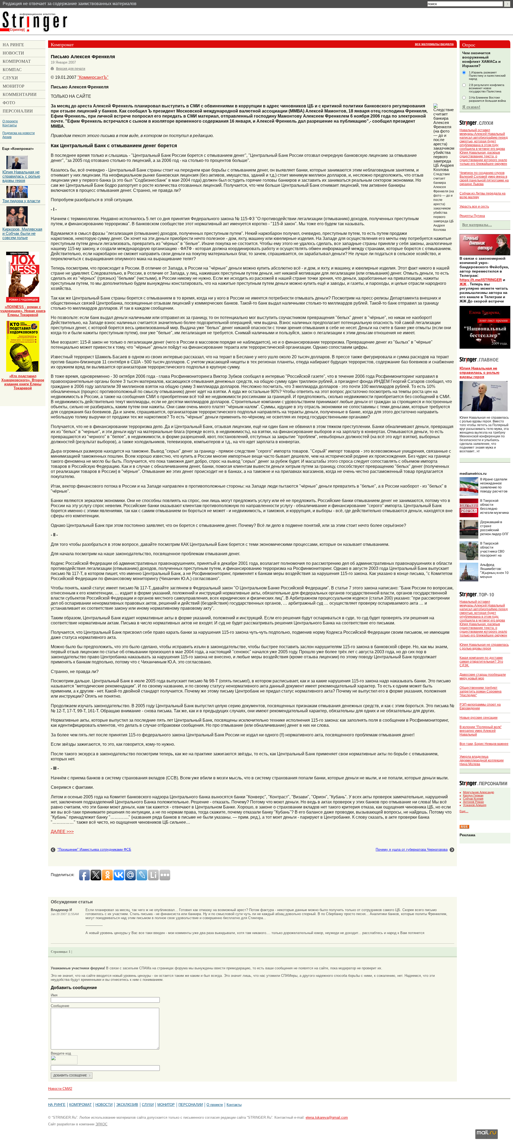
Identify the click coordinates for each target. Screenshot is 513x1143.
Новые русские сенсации (479, 718)
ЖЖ (463, 284)
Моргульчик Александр (478, 792)
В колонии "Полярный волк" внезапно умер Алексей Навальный (481, 730)
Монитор (166, 1105)
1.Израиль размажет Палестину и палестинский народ (487, 75)
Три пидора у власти (21, 201)
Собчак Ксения (473, 798)
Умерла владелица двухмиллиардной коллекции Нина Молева (482, 760)
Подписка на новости (18, 133)
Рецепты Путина (472, 216)
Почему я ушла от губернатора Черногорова (412, 849)
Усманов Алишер (474, 805)
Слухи (148, 1105)
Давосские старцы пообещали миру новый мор (483, 676)
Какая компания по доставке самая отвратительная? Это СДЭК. (481, 661)
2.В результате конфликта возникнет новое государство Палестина (486, 88)
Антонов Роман (473, 801)
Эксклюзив (127, 1105)
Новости (103, 1105)
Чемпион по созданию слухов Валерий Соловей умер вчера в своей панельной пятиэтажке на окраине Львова (484, 178)
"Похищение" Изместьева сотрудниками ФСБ (94, 849)
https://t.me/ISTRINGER (481, 280)
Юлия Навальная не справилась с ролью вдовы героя (479, 372)
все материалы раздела (434, 44)
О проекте (10, 121)
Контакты (9, 125)
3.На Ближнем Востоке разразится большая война (487, 99)
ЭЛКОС (101, 1124)
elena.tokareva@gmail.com (327, 1117)
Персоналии (190, 1105)
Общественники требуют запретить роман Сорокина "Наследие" (481, 691)
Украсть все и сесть (474, 206)
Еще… (464, 811)
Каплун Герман (473, 795)
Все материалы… (477, 225)
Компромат (80, 1105)
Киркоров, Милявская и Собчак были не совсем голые (22, 233)
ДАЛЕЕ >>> (62, 831)
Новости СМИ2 (60, 1089)
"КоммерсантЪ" (92, 77)
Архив (6, 137)
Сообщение (60, 1006)
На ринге (56, 1105)
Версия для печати (70, 69)
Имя (54, 995)
